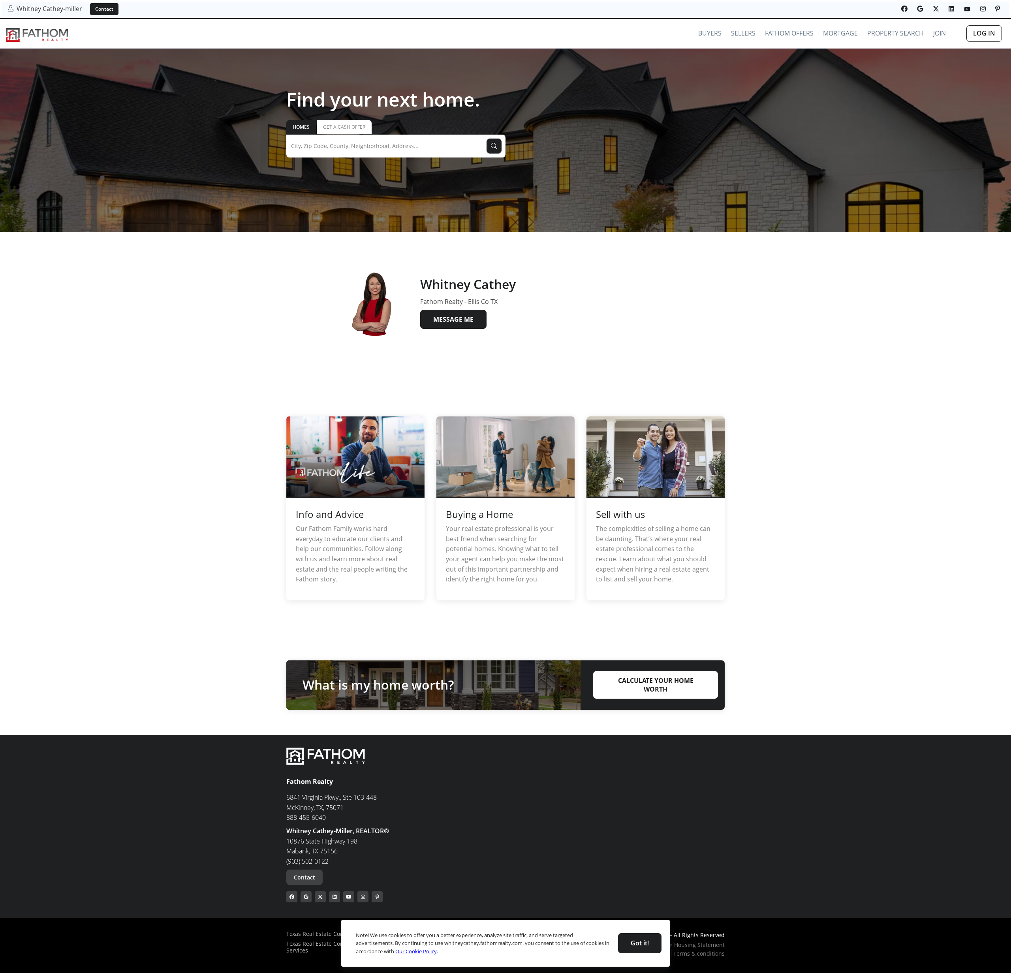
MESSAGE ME (453, 319)
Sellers (743, 33)
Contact (104, 9)
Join (939, 33)
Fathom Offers (789, 33)
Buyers (710, 33)
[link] (37, 35)
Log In (984, 33)
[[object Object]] (904, 8)
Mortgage (840, 33)
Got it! (640, 943)
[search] (494, 146)
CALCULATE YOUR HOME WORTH (655, 685)
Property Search (895, 33)
